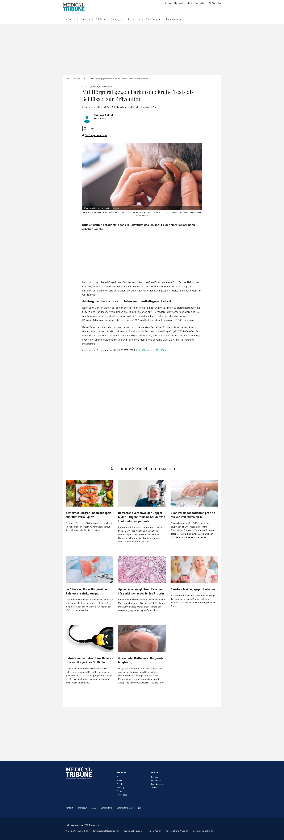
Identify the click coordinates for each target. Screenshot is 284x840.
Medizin (120, 777)
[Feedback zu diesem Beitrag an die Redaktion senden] (92, 128)
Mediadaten (155, 780)
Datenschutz (106, 807)
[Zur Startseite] (73, 7)
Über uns (154, 777)
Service (154, 772)
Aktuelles (121, 772)
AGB (94, 807)
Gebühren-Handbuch (174, 3)
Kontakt (69, 807)
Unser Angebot (157, 784)
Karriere (154, 787)
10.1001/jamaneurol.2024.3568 (152, 350)
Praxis (119, 780)
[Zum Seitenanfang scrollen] (278, 834)
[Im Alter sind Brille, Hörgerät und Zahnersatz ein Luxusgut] (89, 569)
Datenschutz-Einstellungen (129, 807)
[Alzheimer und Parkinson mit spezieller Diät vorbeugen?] (89, 493)
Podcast (120, 791)
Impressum (83, 807)
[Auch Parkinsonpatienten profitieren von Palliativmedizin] (194, 493)
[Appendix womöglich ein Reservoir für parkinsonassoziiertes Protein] (142, 569)
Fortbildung (122, 794)
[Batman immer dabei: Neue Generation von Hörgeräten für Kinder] (89, 638)
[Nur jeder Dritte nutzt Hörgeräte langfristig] (142, 638)
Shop (189, 3)
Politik (119, 784)
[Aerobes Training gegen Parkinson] (194, 569)
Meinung (120, 787)
